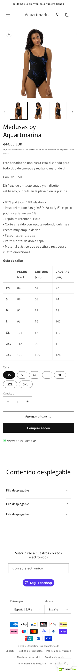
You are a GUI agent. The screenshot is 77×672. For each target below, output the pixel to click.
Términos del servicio (29, 657)
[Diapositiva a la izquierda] (4, 111)
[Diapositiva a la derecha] (72, 111)
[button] (8, 14)
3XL (25, 384)
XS (9, 375)
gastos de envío (37, 149)
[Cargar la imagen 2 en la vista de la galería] (38, 110)
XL (60, 375)
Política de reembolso (30, 650)
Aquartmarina (35, 645)
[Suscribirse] (64, 568)
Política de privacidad (58, 650)
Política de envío (54, 657)
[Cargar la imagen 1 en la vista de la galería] (19, 110)
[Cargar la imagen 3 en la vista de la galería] (58, 110)
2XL (10, 384)
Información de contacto (32, 663)
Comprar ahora (38, 428)
